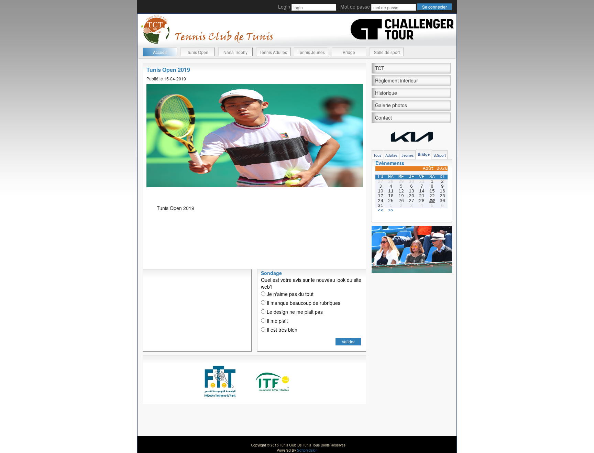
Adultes (391, 155)
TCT (379, 68)
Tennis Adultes (273, 52)
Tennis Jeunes (311, 52)
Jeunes (408, 155)
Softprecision (307, 450)
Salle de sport (387, 52)
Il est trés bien (281, 329)
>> (391, 210)
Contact (383, 117)
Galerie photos (391, 105)
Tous (377, 155)
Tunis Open (197, 52)
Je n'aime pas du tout (289, 293)
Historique (386, 92)
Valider (348, 341)
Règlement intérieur (396, 80)
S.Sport (439, 155)
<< (380, 210)
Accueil (160, 52)
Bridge (349, 52)
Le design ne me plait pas (294, 311)
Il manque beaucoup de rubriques (302, 302)
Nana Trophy (235, 52)
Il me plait (276, 320)
